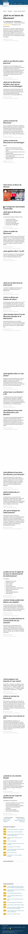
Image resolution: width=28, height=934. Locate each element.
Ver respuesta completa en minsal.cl (9, 597)
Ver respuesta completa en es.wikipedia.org (10, 98)
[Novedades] (25, 3)
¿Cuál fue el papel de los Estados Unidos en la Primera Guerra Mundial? (15, 908)
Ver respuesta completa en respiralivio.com (10, 732)
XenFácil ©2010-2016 (10, 931)
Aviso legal (10, 927)
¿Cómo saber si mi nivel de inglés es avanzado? (14, 856)
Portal (8, 928)
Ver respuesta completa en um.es (9, 162)
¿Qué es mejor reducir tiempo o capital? (15, 904)
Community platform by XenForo (12, 930)
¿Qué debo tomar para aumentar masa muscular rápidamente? (15, 835)
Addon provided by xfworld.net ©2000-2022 (9, 932)
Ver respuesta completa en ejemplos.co (10, 507)
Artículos (10, 11)
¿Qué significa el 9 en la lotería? (13, 846)
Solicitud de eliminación (8, 39)
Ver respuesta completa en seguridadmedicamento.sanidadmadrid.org (10, 615)
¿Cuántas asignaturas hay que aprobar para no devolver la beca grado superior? (15, 887)
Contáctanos (4, 927)
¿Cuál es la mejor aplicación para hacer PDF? (15, 899)
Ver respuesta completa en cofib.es (9, 407)
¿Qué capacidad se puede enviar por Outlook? (14, 896)
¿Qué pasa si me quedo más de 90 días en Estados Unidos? (16, 890)
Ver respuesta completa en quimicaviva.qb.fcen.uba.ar (12, 137)
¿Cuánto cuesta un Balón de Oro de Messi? (14, 838)
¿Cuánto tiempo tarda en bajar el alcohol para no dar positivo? (15, 850)
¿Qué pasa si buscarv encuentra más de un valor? (15, 844)
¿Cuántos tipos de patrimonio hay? (14, 893)
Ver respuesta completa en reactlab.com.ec (10, 79)
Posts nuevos (4, 5)
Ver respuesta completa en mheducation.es (10, 429)
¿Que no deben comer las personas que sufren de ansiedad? (15, 911)
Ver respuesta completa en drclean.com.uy (10, 389)
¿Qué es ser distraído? (11, 841)
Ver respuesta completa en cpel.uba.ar (9, 636)
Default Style (5, 925)
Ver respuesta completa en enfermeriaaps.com (11, 294)
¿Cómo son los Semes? (12, 852)
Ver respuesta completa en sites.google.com (10, 40)
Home (4, 11)
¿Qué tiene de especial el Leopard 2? (14, 902)
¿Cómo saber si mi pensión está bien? (15, 831)
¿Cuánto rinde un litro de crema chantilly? (7, 820)
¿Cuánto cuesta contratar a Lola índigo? (15, 829)
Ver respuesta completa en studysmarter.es (10, 228)
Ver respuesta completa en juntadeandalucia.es (11, 792)
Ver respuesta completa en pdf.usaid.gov (10, 693)
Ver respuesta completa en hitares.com (10, 260)
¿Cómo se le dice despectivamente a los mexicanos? (20, 820)
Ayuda (23, 927)
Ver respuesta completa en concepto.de (10, 814)
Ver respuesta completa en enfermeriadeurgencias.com (12, 528)
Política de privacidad (17, 927)
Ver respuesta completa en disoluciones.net (10, 489)
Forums (6, 3)
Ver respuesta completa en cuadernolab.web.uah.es (12, 248)
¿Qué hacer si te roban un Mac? (13, 914)
